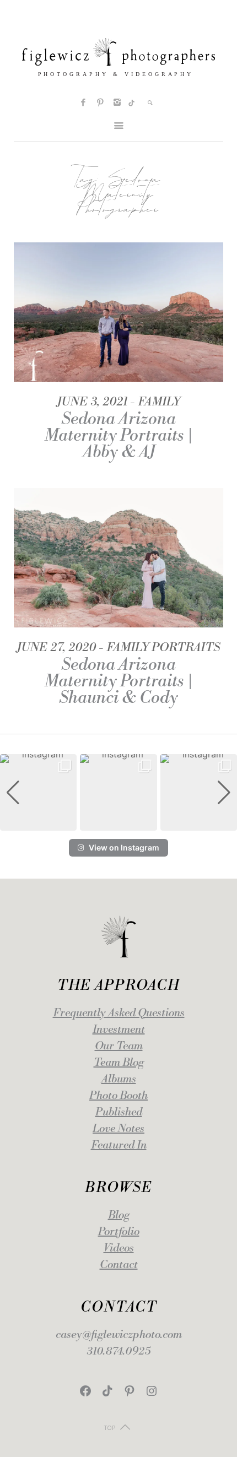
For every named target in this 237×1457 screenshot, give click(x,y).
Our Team (119, 1046)
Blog (119, 1215)
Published (118, 1112)
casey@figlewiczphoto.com (119, 1335)
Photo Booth (118, 1096)
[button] (118, 823)
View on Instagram (124, 847)
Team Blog (119, 1063)
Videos (119, 1248)
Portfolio (118, 1232)
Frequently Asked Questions (119, 1013)
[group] (38, 792)
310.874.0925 (119, 1351)
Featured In (119, 1145)
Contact (119, 1265)
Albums (118, 1079)
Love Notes (118, 1129)
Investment (119, 1030)
